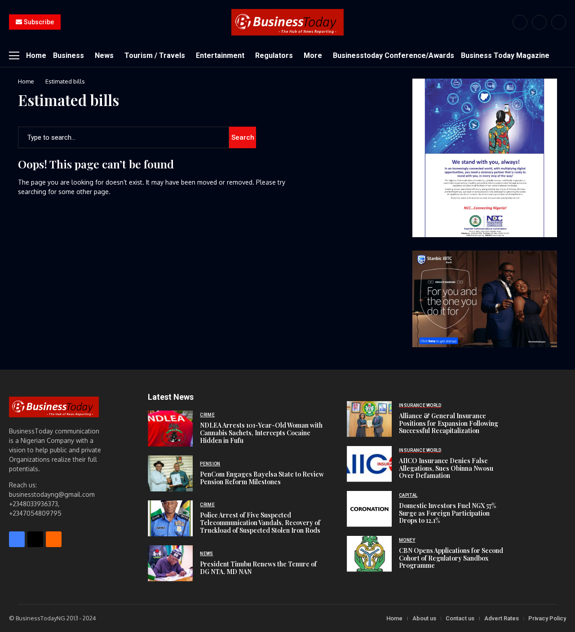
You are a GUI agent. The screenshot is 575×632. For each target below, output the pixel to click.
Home (26, 81)
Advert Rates (501, 618)
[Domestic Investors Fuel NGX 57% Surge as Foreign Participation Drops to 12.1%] (369, 509)
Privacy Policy (547, 618)
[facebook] (520, 22)
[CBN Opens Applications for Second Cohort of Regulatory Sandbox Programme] (369, 554)
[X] (539, 22)
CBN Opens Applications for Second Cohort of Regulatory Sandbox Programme (451, 558)
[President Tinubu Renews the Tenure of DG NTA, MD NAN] (170, 563)
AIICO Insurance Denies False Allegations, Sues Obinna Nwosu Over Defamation (446, 468)
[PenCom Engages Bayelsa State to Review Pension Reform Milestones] (170, 473)
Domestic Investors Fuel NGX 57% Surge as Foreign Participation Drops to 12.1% (447, 513)
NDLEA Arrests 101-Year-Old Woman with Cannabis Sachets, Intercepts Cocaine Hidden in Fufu (261, 433)
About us (424, 618)
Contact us (460, 618)
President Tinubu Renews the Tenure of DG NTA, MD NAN (258, 568)
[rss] (558, 22)
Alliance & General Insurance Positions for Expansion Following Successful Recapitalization (448, 423)
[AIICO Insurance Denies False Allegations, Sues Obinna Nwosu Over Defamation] (369, 464)
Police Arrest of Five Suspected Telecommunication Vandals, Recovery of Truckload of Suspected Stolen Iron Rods (260, 523)
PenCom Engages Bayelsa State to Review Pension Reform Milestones (262, 478)
